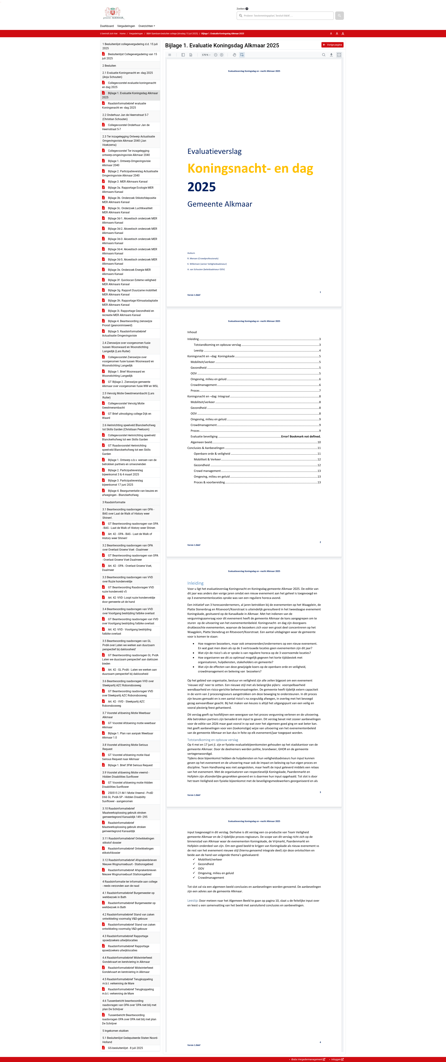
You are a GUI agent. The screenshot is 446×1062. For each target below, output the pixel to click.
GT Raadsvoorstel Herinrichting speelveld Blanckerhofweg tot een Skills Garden (126, 450)
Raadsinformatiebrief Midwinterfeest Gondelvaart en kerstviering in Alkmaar (127, 970)
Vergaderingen (126, 26)
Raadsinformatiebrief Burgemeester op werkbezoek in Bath (129, 905)
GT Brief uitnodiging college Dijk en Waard (126, 416)
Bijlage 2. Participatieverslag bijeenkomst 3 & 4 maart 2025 (122, 472)
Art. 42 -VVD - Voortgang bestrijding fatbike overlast (126, 631)
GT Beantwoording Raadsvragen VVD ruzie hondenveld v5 (128, 589)
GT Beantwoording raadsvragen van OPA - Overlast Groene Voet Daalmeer (130, 557)
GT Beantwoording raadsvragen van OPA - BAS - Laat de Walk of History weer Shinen (130, 526)
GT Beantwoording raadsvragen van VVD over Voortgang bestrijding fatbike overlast (130, 621)
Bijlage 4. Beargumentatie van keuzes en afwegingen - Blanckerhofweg (130, 493)
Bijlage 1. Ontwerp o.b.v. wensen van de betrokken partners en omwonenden (129, 462)
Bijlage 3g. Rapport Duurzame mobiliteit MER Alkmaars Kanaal (129, 292)
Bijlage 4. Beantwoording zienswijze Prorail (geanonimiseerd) (127, 323)
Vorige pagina (334, 44)
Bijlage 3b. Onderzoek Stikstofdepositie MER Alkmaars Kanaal (129, 200)
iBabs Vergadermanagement (307, 1059)
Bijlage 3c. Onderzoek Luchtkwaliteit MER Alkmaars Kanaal (127, 210)
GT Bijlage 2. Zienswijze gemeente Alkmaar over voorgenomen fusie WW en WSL (130, 384)
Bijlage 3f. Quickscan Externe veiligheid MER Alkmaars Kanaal (129, 282)
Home (122, 33)
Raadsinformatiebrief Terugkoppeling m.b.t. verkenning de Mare (128, 991)
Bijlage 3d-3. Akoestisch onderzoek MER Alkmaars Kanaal (129, 241)
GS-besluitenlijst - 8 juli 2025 (125, 1048)
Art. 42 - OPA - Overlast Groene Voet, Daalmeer (127, 568)
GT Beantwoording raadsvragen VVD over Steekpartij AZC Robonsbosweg (127, 693)
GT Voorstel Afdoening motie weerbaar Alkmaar (129, 725)
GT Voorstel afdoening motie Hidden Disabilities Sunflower (127, 784)
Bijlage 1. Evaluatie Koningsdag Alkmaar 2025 (130, 95)
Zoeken (241, 8)
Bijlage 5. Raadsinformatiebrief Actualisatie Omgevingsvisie (124, 333)
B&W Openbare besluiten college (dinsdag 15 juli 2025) (172, 33)
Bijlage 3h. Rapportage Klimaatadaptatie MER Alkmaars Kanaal (130, 302)
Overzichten (146, 26)
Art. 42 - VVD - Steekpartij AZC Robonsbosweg (123, 703)
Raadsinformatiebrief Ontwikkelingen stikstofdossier (128, 850)
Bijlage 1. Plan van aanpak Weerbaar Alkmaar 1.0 (127, 735)
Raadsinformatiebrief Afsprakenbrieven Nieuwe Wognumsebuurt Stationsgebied (129, 872)
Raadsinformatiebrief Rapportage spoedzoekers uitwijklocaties (125, 948)
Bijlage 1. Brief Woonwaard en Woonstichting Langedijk (123, 373)
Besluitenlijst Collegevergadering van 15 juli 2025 (129, 56)
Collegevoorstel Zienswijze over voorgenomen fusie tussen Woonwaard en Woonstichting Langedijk (128, 361)
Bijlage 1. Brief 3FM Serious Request (130, 765)
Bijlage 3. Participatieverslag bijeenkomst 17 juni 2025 (122, 482)
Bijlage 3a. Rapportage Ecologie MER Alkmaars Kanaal (127, 190)
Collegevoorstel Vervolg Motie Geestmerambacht (123, 405)
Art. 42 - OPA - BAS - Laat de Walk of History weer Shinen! (127, 536)
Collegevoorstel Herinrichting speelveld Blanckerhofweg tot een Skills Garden (128, 437)
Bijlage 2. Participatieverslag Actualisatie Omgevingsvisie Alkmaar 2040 (130, 173)
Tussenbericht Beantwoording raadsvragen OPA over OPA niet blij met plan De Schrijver (129, 1019)
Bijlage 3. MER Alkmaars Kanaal (127, 181)
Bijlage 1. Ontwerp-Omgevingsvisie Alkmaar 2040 (126, 163)
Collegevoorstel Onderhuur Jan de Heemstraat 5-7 (125, 127)
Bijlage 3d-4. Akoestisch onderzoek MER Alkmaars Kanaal (129, 251)
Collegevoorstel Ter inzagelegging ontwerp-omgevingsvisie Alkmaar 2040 (126, 153)
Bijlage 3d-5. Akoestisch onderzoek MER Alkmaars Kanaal (129, 261)
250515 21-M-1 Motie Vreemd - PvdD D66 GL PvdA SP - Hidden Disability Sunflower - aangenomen (127, 797)
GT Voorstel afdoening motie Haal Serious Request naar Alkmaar (126, 757)
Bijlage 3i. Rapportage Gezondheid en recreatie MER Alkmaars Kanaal (128, 313)
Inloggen (336, 1059)
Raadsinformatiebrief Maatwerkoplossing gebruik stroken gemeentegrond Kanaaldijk (124, 827)
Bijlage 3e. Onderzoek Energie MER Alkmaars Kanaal (126, 272)
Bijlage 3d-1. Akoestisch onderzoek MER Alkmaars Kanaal (129, 220)
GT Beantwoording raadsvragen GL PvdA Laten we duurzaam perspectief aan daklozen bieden (130, 659)
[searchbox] (285, 15)
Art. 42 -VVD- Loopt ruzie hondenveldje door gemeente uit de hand (128, 599)
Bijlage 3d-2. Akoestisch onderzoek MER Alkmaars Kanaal (129, 231)
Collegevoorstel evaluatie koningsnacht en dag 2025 (129, 85)
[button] (339, 15)
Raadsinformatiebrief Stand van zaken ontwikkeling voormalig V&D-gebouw (128, 926)
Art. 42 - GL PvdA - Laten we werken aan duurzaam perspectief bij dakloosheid (129, 672)
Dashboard (107, 26)
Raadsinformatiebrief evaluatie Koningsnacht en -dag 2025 (124, 105)
